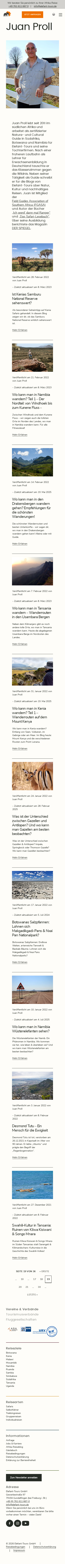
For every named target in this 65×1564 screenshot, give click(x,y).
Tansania (10, 1383)
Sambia (10, 1373)
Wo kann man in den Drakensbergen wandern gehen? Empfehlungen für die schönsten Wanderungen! (31, 508)
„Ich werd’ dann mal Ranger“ (31, 212)
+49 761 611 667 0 (18, 6)
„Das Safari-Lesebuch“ (34, 216)
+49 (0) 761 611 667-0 (18, 1501)
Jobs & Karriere (14, 1444)
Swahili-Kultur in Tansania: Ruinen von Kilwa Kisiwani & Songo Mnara (31, 1230)
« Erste (44, 1271)
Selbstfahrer (12, 1410)
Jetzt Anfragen (32, 14)
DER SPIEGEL (21, 228)
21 (27, 1287)
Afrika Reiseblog (14, 1447)
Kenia (9, 1356)
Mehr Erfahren (19, 330)
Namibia (10, 1366)
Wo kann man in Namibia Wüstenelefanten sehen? (31, 1029)
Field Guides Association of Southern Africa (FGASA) (30, 203)
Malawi (9, 1359)
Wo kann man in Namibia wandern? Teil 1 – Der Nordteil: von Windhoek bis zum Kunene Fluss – (32, 401)
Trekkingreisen (13, 1413)
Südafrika (11, 1379)
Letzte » (32, 1295)
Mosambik (11, 1363)
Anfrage (10, 1440)
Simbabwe (11, 1376)
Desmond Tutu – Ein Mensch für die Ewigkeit (30, 1128)
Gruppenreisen (13, 1416)
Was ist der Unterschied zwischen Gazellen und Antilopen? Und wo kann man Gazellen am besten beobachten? (30, 825)
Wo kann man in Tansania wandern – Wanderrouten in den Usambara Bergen (31, 613)
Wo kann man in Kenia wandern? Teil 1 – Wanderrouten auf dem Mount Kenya (29, 715)
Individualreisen (14, 1420)
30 (39, 1287)
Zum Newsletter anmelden (24, 1477)
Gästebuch (11, 1450)
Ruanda (10, 1369)
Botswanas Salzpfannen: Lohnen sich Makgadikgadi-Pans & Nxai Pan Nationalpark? (32, 928)
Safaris (9, 1406)
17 (34, 1279)
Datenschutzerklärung (17, 1457)
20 (20, 1287)
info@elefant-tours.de (45, 6)
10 (22, 1279)
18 (41, 1279)
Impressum (19, 1550)
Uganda (10, 1386)
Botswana (11, 1353)
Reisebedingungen (15, 1454)
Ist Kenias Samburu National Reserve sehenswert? (26, 299)
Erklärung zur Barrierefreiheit (21, 1460)
